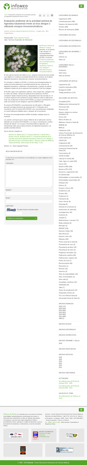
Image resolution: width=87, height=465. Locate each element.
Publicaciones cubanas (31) (68, 258)
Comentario (9, 163)
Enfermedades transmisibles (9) (69, 180)
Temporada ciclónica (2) (66, 293)
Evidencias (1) (63, 196)
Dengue (28, 75)
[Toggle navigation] (81, 6)
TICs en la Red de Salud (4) (68, 295)
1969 (60, 318)
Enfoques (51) (63, 183)
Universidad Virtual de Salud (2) (69, 298)
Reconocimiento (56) (65, 263)
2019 (60, 343)
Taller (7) (61, 287)
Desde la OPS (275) (65, 169)
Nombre (9, 190)
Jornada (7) (62, 218)
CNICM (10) (62, 140)
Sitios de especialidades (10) (68, 274)
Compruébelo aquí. (44, 436)
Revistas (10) (63, 269)
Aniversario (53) (64, 107)
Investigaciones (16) (65, 212)
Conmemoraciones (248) (67, 21)
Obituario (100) (63, 239)
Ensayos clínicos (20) (66, 188)
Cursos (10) (62, 164)
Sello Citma (62, 73)
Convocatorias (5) (64, 153)
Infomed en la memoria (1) (67, 207)
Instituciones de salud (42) (67, 209)
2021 (60, 316)
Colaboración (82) (64, 143)
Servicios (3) (63, 271)
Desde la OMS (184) (65, 166)
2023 (60, 312)
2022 (60, 314)
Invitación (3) (63, 215)
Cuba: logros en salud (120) (68, 161)
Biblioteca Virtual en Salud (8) (68, 122)
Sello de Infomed (64, 76)
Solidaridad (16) (64, 285)
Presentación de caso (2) (67, 244)
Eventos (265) (63, 27)
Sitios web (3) (63, 279)
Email (8, 198)
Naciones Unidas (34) (66, 231)
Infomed (30, 463)
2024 (60, 310)
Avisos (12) (62, 117)
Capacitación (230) (65, 19)
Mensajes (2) (63, 226)
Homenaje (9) (63, 204)
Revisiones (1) (63, 266)
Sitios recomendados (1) (67, 277)
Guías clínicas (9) (64, 201)
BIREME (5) (63, 125)
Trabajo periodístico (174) (67, 92)
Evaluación (62, 70)
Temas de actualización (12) (68, 290)
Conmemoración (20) (65, 146)
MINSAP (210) (63, 228)
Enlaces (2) (62, 185)
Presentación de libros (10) (67, 247)
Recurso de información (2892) (69, 29)
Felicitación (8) (63, 199)
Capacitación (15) (64, 84)
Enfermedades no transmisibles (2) (70, 177)
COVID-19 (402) (64, 156)
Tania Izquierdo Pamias (21, 38)
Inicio (5, 14)
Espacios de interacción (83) (68, 24)
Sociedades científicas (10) (68, 282)
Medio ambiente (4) (65, 223)
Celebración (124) (64, 130)
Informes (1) (63, 57)
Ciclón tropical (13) (65, 138)
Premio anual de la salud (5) (68, 242)
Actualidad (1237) (64, 101)
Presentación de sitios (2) (67, 250)
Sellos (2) (62, 59)
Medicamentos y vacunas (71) (69, 220)
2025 (60, 308)
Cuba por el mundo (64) (66, 158)
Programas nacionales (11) (67, 252)
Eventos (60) (63, 193)
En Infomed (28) (64, 175)
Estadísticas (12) (64, 191)
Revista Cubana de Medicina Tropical (22, 31)
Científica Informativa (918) (68, 87)
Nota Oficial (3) (64, 234)
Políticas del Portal (9, 414)
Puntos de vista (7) (65, 260)
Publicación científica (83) (67, 255)
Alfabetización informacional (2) (69, 104)
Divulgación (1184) (65, 90)
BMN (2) (61, 128)
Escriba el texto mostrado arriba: (28, 209)
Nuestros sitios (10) (65, 236)
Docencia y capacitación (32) (68, 172)
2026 (60, 306)
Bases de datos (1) (65, 119)
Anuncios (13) (63, 109)
